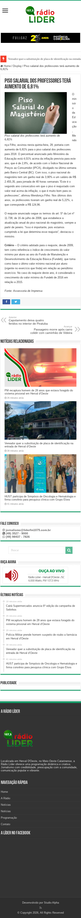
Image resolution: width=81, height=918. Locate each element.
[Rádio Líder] (40, 14)
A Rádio (5, 798)
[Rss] (40, 907)
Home (7, 66)
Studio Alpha (51, 902)
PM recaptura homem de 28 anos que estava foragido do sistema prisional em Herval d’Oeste (39, 392)
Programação (9, 817)
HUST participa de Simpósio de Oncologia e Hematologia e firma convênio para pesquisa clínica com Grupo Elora (40, 498)
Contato (5, 824)
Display (17, 66)
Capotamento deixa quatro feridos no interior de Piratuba (28, 320)
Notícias (6, 804)
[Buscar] (68, 550)
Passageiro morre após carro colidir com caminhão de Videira (51, 329)
